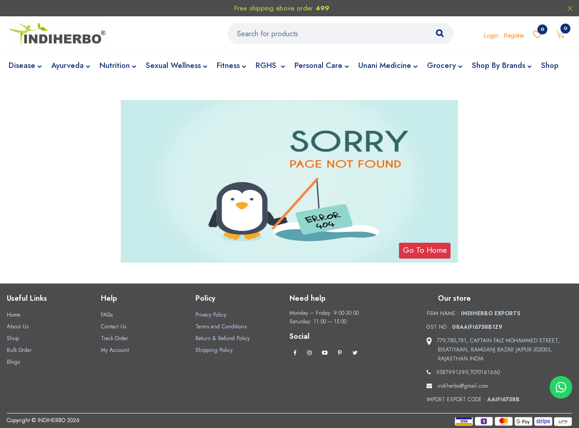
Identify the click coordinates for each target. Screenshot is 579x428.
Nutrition (115, 65)
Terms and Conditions (221, 326)
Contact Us (113, 326)
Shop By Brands (498, 65)
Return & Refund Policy (222, 338)
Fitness (228, 65)
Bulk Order (19, 350)
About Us (17, 326)
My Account (115, 350)
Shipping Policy (214, 350)
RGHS (267, 65)
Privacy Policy (210, 315)
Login (491, 35)
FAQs (107, 315)
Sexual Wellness (173, 65)
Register (514, 35)
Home (13, 315)
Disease (22, 65)
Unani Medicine (384, 65)
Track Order (114, 338)
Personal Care (318, 65)
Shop (550, 65)
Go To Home (425, 250)
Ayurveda (67, 65)
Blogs (13, 362)
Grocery (441, 65)
